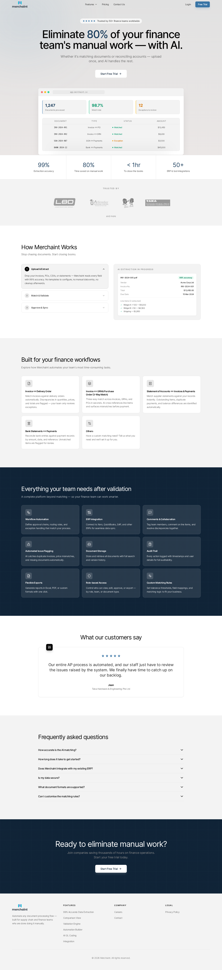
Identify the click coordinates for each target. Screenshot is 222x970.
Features (89, 4)
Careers (118, 912)
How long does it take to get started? (59, 759)
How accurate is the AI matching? (57, 750)
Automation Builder (72, 929)
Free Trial (202, 4)
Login (188, 4)
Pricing (105, 4)
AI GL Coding (70, 935)
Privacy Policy (172, 912)
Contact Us (119, 4)
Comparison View (72, 917)
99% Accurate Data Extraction (78, 912)
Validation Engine (71, 923)
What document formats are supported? (61, 787)
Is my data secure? (48, 777)
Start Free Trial (109, 73)
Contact (118, 917)
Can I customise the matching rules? (59, 796)
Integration (68, 941)
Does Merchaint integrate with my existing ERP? (65, 768)
